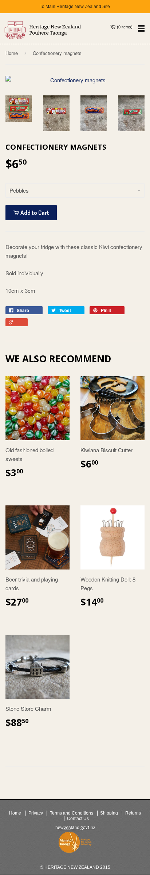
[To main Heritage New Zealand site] (42, 30)
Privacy (35, 813)
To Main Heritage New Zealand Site (75, 6)
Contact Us (78, 818)
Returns (133, 813)
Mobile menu (141, 28)
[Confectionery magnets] (75, 80)
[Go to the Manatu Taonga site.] (75, 844)
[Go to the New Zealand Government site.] (75, 828)
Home (11, 53)
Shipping (109, 813)
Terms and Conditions (71, 813)
